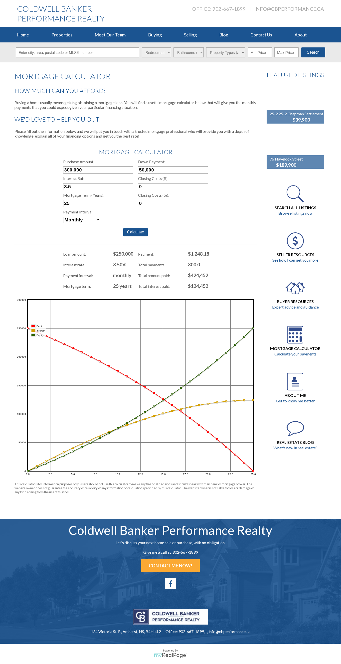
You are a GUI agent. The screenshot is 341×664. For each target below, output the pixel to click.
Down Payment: (151, 161)
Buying (155, 34)
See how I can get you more (295, 260)
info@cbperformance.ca (289, 9)
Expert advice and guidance (295, 307)
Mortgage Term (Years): (83, 195)
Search (313, 52)
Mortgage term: (77, 286)
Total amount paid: (154, 275)
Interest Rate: (74, 178)
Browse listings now (295, 213)
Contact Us (261, 34)
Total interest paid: (154, 286)
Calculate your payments (295, 353)
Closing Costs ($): (153, 178)
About (301, 34)
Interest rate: (74, 264)
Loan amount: (74, 254)
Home (23, 34)
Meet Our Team (110, 34)
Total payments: (152, 264)
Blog (223, 34)
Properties (61, 34)
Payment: (146, 254)
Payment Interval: (78, 211)
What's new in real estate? (295, 447)
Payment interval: (78, 275)
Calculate (135, 232)
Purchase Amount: (78, 161)
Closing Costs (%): (153, 195)
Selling (190, 34)
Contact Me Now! (170, 565)
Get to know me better (295, 400)
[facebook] (170, 583)
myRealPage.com (170, 655)
